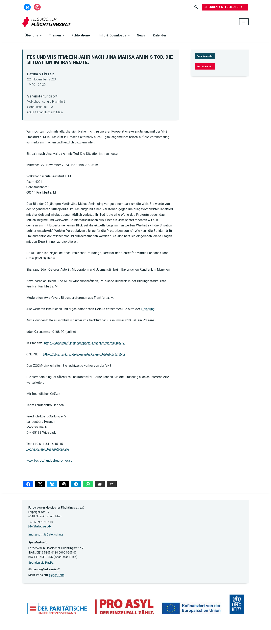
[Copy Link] (112, 484)
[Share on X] (40, 484)
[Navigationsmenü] (244, 21)
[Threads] (64, 484)
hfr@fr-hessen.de (39, 526)
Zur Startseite (204, 66)
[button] (41, 35)
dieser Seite (56, 575)
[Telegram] (76, 484)
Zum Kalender (204, 56)
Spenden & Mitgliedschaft (225, 7)
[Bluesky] (52, 484)
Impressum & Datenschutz (45, 534)
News (141, 35)
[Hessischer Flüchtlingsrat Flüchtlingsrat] (47, 22)
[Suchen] (196, 7)
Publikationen (81, 35)
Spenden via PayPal (41, 562)
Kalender (159, 35)
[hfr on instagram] (37, 7)
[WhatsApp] (88, 484)
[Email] (100, 484)
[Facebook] (28, 484)
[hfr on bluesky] (27, 7)
